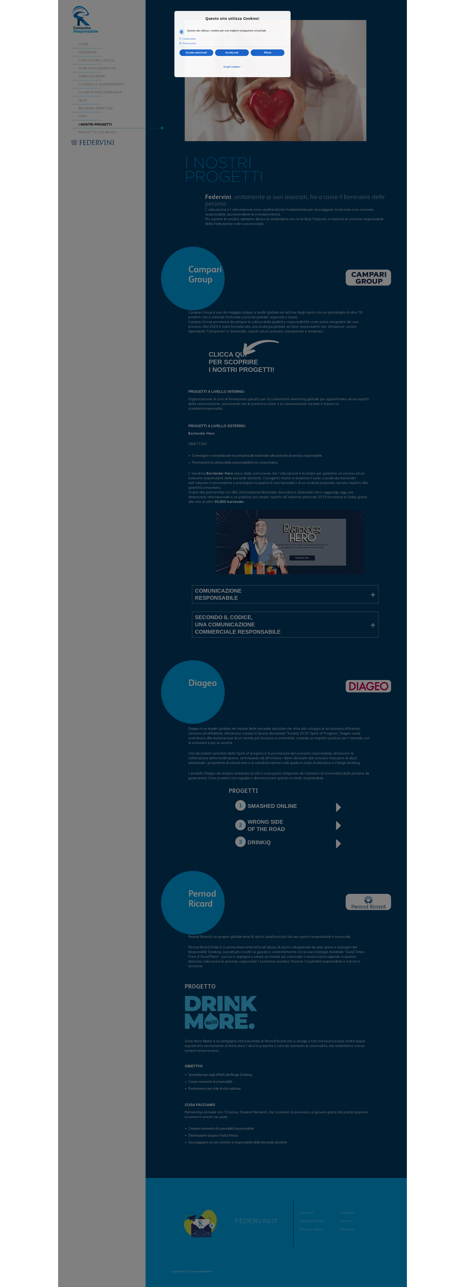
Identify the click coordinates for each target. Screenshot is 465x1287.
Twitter (346, 1221)
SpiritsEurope (91, 76)
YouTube (347, 1229)
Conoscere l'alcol (96, 60)
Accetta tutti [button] (231, 52)
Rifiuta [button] (267, 52)
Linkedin (347, 1212)
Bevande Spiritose (95, 108)
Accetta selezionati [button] (196, 52)
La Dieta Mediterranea (100, 92)
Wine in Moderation (97, 68)
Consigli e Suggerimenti (101, 84)
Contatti (307, 1212)
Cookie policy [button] (189, 39)
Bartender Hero (201, 433)
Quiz (82, 100)
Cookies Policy (312, 1221)
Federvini (87, 52)
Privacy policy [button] (189, 43)
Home (83, 44)
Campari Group (200, 312)
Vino (82, 116)
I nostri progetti (95, 124)
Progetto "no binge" (97, 132)
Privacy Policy (312, 1229)
